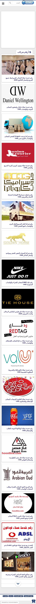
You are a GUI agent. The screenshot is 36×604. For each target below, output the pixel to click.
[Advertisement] (18, 29)
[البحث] (10, 3)
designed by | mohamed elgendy (10, 602)
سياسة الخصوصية (28, 596)
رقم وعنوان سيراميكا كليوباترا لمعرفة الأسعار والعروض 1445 (20, 196)
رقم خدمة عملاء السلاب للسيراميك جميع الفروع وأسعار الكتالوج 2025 (19, 79)
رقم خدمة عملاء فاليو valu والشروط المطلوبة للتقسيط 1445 (20, 371)
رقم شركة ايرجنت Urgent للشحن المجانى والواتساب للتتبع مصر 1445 (18, 137)
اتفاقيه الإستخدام (18, 596)
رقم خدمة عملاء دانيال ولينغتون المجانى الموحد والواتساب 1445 (19, 108)
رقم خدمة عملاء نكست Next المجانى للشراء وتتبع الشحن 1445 (20, 517)
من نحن (11, 596)
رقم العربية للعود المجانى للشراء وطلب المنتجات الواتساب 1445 (20, 488)
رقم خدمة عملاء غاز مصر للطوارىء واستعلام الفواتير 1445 (21, 459)
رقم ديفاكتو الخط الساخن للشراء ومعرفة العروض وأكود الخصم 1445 (19, 576)
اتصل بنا (5, 596)
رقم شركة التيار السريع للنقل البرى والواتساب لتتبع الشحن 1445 (21, 225)
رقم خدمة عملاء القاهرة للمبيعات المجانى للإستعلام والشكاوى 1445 (19, 400)
